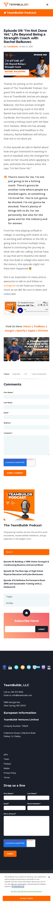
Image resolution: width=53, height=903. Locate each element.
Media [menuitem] (6, 768)
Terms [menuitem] (7, 777)
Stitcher (43, 330)
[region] (26, 888)
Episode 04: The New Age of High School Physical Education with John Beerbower (23, 573)
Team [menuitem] (6, 759)
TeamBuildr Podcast (21, 12)
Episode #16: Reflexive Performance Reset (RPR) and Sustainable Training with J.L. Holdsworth (24, 583)
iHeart (27, 326)
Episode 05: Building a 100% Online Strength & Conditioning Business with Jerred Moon (26, 563)
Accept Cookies (26, 898)
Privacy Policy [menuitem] (10, 773)
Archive (9, 603)
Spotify (21, 330)
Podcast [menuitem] (7, 763)
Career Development (39, 374)
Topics (9, 596)
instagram (10, 285)
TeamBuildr (12, 46)
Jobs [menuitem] (6, 754)
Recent (9, 552)
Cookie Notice (18, 886)
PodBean (39, 326)
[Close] (49, 877)
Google (9, 330)
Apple (31, 330)
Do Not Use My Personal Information (26, 891)
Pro (26, 374)
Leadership (16, 374)
